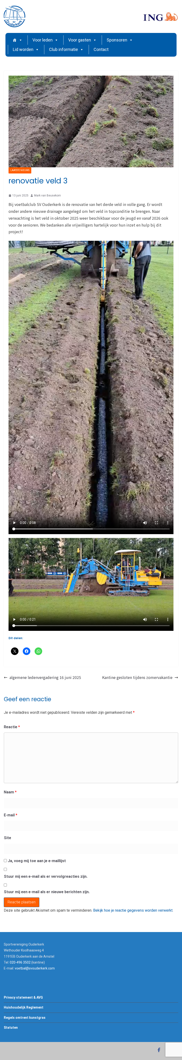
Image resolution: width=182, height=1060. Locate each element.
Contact (101, 49)
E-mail (10, 815)
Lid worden (23, 49)
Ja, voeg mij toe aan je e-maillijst (36, 861)
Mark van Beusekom (47, 195)
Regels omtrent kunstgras (25, 1017)
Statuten (11, 1027)
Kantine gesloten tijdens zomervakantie (137, 677)
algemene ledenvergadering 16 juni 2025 (45, 677)
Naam (10, 792)
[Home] (17, 40)
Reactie (12, 727)
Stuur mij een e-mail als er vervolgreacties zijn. (45, 876)
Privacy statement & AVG (23, 997)
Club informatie (63, 49)
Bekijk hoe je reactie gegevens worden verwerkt (133, 910)
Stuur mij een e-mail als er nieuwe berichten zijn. (47, 892)
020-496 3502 (20, 962)
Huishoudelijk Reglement (23, 1007)
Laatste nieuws (19, 170)
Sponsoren (117, 39)
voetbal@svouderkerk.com (35, 968)
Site (7, 838)
